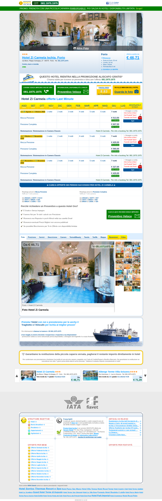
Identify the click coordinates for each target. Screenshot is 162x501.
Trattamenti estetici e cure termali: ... (123, 430)
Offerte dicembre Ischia (39, 480)
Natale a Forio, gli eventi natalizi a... (122, 423)
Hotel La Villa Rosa (90, 492)
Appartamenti (36, 430)
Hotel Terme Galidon (135, 489)
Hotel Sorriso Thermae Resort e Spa (40, 488)
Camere (63, 237)
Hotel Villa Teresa (89, 489)
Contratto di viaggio (70, 435)
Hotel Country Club (121, 489)
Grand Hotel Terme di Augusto (48, 492)
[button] (90, 437)
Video (123, 237)
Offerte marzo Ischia (38, 453)
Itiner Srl (75, 423)
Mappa (103, 237)
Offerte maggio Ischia (38, 459)
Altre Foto (83, 48)
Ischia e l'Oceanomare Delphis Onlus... (124, 426)
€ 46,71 (133, 57)
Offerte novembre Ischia (40, 477)
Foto (23, 237)
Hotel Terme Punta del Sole (53, 496)
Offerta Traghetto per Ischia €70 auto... (124, 428)
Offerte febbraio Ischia (39, 450)
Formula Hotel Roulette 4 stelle (111, 492)
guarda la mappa (110, 69)
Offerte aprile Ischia (38, 456)
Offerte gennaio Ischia (39, 448)
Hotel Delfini (38, 496)
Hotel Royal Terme (106, 489)
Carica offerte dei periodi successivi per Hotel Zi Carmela (81, 185)
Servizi (42, 237)
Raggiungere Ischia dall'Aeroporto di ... (124, 421)
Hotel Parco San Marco (72, 489)
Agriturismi (35, 433)
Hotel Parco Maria (132, 492)
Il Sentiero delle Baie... (117, 435)
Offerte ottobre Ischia (39, 474)
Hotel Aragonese (116, 496)
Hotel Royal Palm (130, 496)
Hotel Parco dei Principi (71, 496)
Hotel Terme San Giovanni (72, 492)
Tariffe (95, 237)
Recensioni (113, 237)
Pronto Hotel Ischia (70, 428)
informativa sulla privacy (89, 435)
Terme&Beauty (75, 237)
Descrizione (52, 237)
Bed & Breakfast (37, 425)
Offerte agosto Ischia (38, 468)
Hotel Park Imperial (101, 496)
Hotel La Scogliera (26, 492)
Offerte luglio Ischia (38, 465)
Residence (35, 427)
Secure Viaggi (68, 430)
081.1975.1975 (49, 3)
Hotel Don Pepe (85, 496)
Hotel (33, 422)
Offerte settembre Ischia (40, 471)
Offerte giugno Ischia (38, 462)
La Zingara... (113, 432)
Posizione (32, 237)
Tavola (86, 237)
